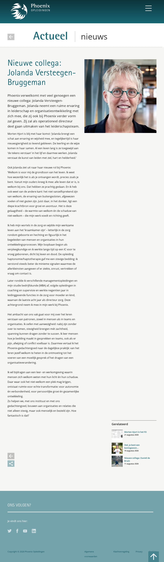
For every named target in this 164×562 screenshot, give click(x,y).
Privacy (139, 551)
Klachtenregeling (121, 551)
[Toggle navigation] (148, 8)
